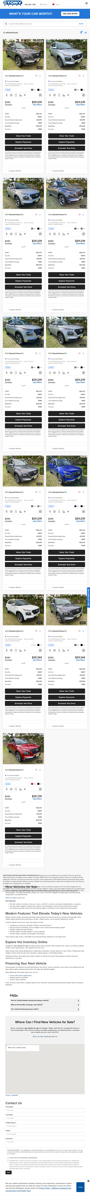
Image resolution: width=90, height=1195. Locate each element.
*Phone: (7, 1130)
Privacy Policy (64, 1152)
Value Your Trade (23, 135)
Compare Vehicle (15, 171)
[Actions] (40, 76)
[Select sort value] (85, 33)
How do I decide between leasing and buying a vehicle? (30, 1000)
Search (81, 24)
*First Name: (9, 1107)
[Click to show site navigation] (86, 3)
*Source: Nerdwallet (11, 1095)
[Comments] (40, 95)
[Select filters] (81, 32)
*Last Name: (9, 1115)
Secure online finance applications (21, 975)
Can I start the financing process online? (25, 1009)
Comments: (9, 1138)
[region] (23, 121)
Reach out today (10, 898)
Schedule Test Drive (23, 148)
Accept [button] (80, 1187)
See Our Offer (70, 14)
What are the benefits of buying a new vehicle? (27, 1005)
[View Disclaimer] (25, 95)
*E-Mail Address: (10, 1123)
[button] (42, 54)
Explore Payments (23, 142)
